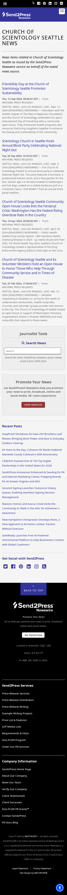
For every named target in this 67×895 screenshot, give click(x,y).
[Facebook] (38, 3)
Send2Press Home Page (16, 769)
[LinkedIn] (50, 3)
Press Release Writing (15, 706)
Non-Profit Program (14, 740)
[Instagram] (55, 3)
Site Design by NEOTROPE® (33, 872)
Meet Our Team (11, 782)
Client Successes (12, 802)
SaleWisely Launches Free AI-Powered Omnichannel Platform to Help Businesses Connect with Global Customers (33, 540)
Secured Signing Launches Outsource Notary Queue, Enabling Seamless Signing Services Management (29, 492)
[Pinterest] (44, 3)
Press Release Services (16, 693)
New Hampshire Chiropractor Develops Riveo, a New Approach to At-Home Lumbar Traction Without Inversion (31, 524)
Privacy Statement (42, 868)
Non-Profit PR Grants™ (15, 809)
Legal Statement (20, 868)
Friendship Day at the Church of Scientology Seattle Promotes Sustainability (25, 88)
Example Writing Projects (17, 713)
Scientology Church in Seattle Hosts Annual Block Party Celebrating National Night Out (31, 145)
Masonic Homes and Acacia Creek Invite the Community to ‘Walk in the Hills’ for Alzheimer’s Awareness (30, 508)
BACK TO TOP (33, 590)
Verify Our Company (14, 789)
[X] (5, 566)
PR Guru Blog (10, 822)
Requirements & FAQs (15, 733)
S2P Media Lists (11, 726)
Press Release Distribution (18, 700)
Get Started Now (33, 635)
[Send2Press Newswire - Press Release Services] (18, 17)
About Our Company (14, 775)
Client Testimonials (13, 795)
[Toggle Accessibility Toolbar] (60, 888)
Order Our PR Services (15, 746)
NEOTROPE (30, 836)
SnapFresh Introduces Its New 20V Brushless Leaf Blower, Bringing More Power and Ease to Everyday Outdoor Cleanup (33, 438)
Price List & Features (14, 720)
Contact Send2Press (14, 815)
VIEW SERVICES (33, 404)
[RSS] (61, 3)
